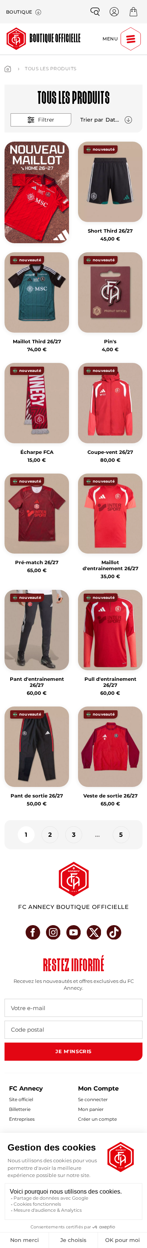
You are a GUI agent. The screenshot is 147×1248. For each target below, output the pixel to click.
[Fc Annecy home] (73, 879)
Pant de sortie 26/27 (37, 796)
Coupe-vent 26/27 (110, 452)
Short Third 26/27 (110, 231)
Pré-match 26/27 (36, 562)
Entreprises (22, 1119)
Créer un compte (97, 1119)
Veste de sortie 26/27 (110, 796)
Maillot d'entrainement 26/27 (110, 565)
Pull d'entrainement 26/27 (110, 682)
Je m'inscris (73, 1051)
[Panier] (133, 11)
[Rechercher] (95, 11)
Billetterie (20, 1109)
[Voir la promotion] (37, 192)
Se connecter (93, 1099)
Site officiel (21, 1099)
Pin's (110, 341)
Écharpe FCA (37, 452)
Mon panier (91, 1109)
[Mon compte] (114, 11)
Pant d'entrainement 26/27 (37, 682)
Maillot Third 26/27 (37, 341)
